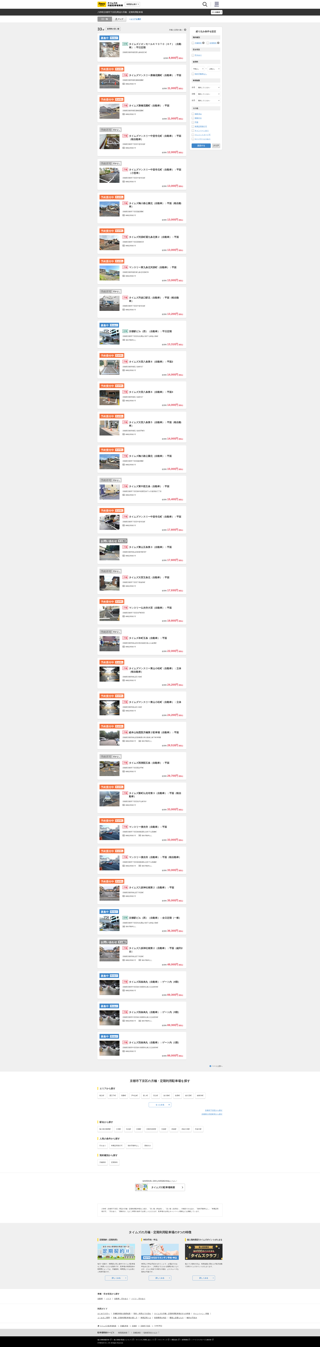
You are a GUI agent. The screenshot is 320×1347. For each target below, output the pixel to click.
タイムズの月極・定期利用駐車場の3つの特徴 (172, 1314)
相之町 (101, 1095)
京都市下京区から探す (213, 1110)
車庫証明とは (145, 1318)
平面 (196, 122)
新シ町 (145, 1095)
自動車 (100, 1299)
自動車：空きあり (121, 1299)
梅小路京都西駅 (105, 1129)
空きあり (198, 55)
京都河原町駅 (151, 1129)
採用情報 (185, 1340)
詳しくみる (116, 1278)
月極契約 (198, 43)
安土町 (155, 1095)
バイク (108, 1299)
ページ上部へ (217, 1066)
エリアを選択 (135, 19)
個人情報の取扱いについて (123, 1340)
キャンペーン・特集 (201, 1314)
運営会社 (175, 1340)
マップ (120, 19)
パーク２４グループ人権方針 (202, 1340)
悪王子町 (113, 1095)
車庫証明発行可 (201, 126)
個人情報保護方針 (104, 1340)
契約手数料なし (201, 74)
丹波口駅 (198, 1129)
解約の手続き (192, 1318)
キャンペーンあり (202, 131)
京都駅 (138, 1129)
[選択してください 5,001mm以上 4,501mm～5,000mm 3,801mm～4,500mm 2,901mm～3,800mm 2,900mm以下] (208, 87)
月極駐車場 (136, 1332)
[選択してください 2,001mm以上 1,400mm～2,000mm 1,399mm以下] (208, 94)
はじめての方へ (104, 1314)
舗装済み (198, 114)
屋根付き (198, 118)
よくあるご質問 (104, 1318)
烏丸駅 (128, 1129)
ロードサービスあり (202, 139)
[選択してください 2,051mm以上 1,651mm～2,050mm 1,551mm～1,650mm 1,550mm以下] (208, 100)
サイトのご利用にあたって (145, 1340)
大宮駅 (118, 1129)
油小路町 (166, 1095)
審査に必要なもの (177, 1318)
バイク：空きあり (138, 1299)
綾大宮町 (188, 1095)
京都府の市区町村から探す (212, 1114)
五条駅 (163, 1129)
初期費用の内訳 (160, 1318)
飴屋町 (177, 1095)
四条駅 (174, 1129)
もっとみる (160, 1105)
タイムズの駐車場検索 (163, 1187)
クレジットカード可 (202, 135)
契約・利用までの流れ (142, 1314)
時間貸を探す (131, 4)
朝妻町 (123, 1095)
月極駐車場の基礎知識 (121, 1314)
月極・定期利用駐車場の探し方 (125, 1318)
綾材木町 (200, 1095)
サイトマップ (162, 1340)
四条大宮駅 (186, 1129)
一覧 (106, 19)
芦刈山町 (134, 1095)
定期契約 (213, 43)
